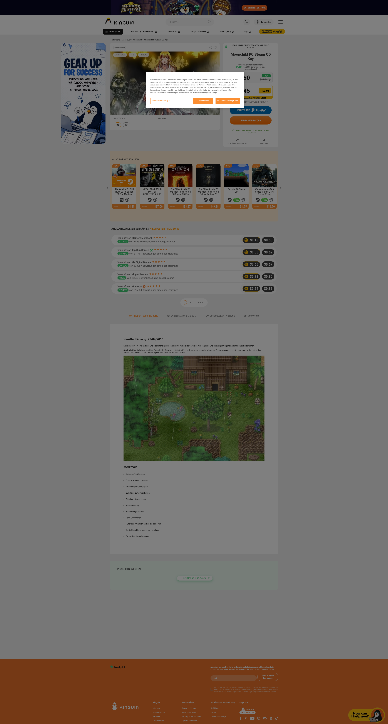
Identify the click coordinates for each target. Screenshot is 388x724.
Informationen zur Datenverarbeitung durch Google (198, 93)
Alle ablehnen (203, 101)
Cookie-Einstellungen (161, 101)
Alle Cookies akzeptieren (227, 101)
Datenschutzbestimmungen (167, 93)
